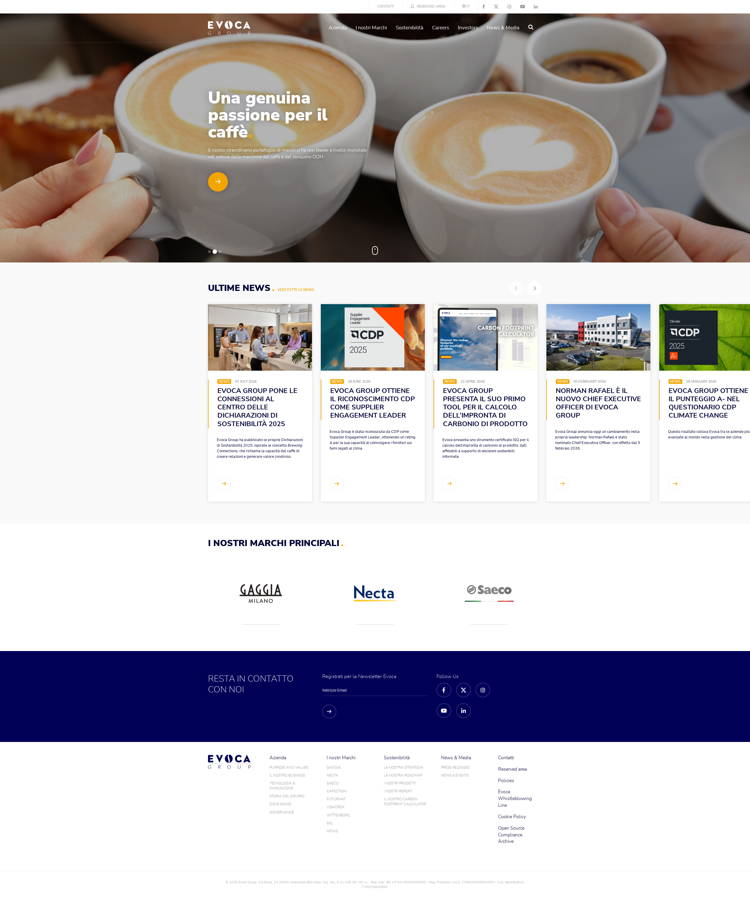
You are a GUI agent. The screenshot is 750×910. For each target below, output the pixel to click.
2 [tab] (215, 252)
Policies (506, 780)
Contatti (385, 6)
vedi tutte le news (295, 290)
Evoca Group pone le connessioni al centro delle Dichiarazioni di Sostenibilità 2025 (257, 408)
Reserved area (431, 6)
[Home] (229, 28)
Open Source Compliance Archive (511, 835)
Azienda (338, 27)
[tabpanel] (375, 137)
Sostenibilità (409, 27)
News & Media (503, 27)
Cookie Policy (512, 816)
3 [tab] (220, 251)
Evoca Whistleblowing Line (515, 798)
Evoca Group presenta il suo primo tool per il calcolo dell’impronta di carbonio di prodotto (485, 408)
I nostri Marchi (371, 27)
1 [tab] (209, 251)
